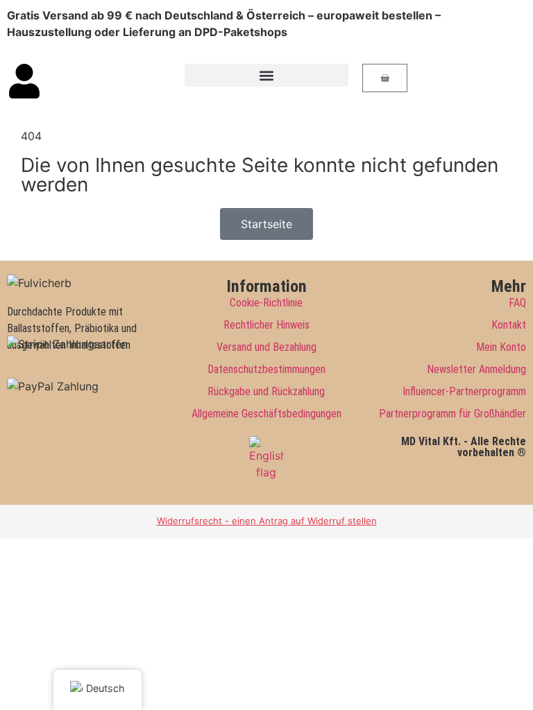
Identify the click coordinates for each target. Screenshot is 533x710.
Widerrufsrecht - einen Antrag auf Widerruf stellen (267, 520)
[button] (266, 75)
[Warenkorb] (384, 78)
